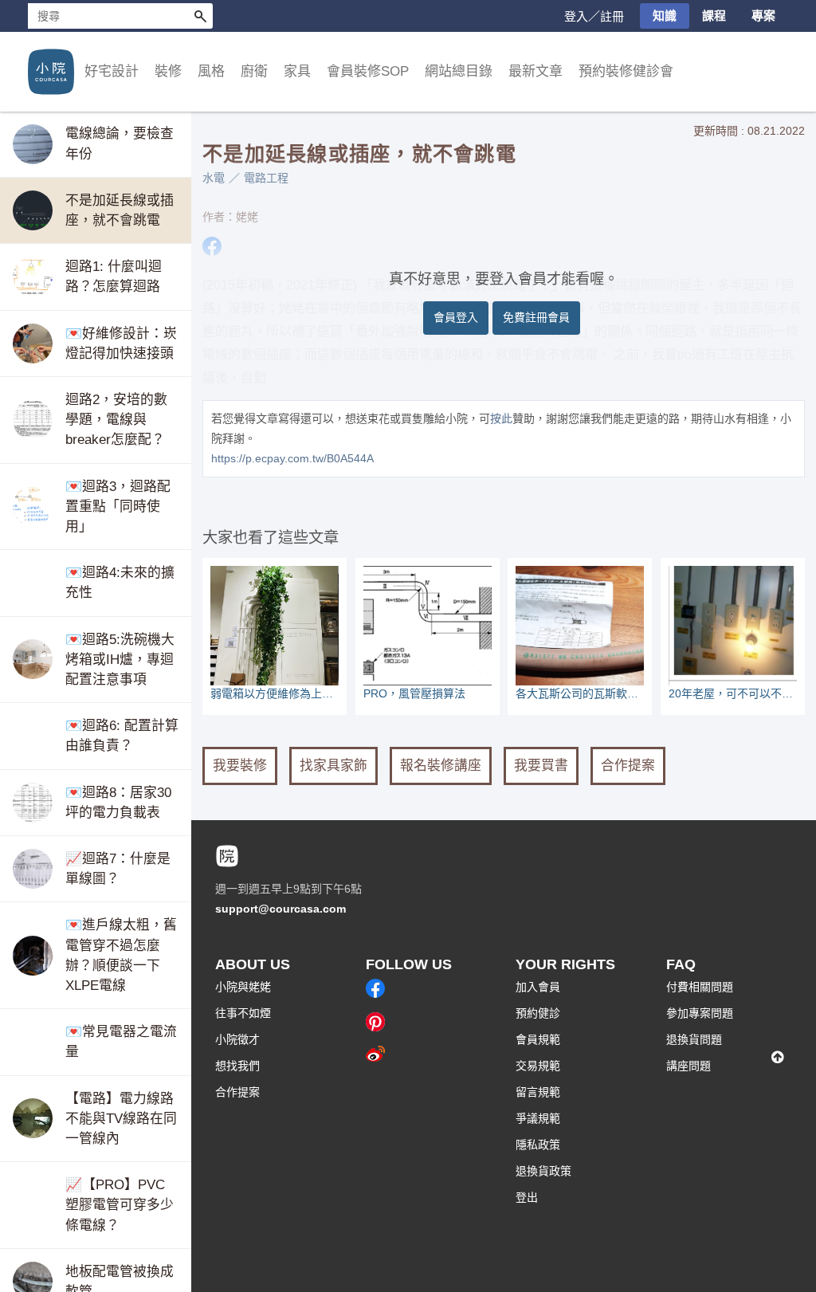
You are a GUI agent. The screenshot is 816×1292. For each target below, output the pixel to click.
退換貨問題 (694, 1039)
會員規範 (538, 1039)
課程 (714, 15)
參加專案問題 (699, 1013)
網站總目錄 (458, 71)
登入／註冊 (594, 16)
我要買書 (541, 765)
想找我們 (237, 1065)
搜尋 (200, 16)
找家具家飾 (333, 765)
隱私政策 (538, 1144)
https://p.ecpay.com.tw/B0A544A (292, 458)
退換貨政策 (543, 1170)
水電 (213, 177)
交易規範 (538, 1065)
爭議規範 (538, 1118)
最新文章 (535, 71)
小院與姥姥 (243, 986)
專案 (763, 15)
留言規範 (538, 1092)
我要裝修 (240, 765)
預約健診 (538, 1013)
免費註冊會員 (536, 317)
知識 (665, 15)
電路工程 (266, 177)
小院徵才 (237, 1039)
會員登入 (456, 317)
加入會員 (538, 986)
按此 (501, 418)
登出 (527, 1197)
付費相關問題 (699, 986)
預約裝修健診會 (626, 71)
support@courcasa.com (280, 908)
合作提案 (628, 765)
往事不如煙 (243, 1013)
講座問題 (688, 1065)
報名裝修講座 (440, 765)
